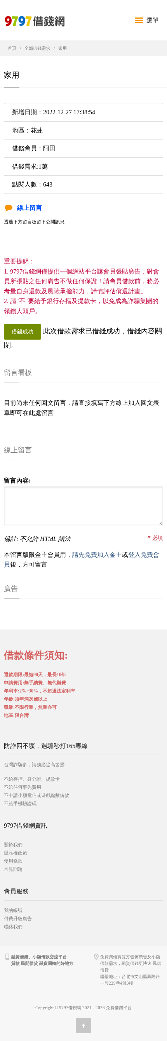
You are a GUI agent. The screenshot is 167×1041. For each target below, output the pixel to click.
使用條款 (13, 861)
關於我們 (13, 844)
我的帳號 (13, 910)
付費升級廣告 (18, 918)
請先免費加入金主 (97, 554)
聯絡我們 (13, 926)
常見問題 (13, 869)
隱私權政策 (15, 853)
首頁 (12, 48)
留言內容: (17, 480)
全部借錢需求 (37, 48)
